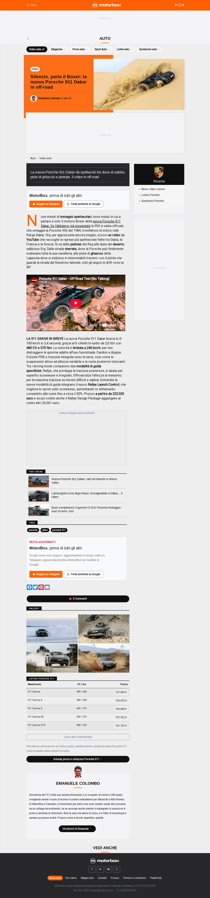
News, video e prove (153, 189)
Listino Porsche (150, 195)
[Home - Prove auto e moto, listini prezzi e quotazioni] (107, 5)
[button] (92, 869)
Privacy (115, 877)
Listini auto (123, 49)
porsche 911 (59, 530)
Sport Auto (101, 49)
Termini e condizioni (134, 877)
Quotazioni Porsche (152, 200)
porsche (33, 530)
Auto (33, 158)
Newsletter (55, 877)
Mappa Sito (87, 877)
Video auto (35, 49)
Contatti (102, 877)
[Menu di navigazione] (31, 5)
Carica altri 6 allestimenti (78, 737)
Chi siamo (71, 877)
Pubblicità (155, 877)
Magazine (57, 49)
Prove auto (78, 49)
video (45, 530)
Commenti (80, 598)
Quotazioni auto (148, 49)
